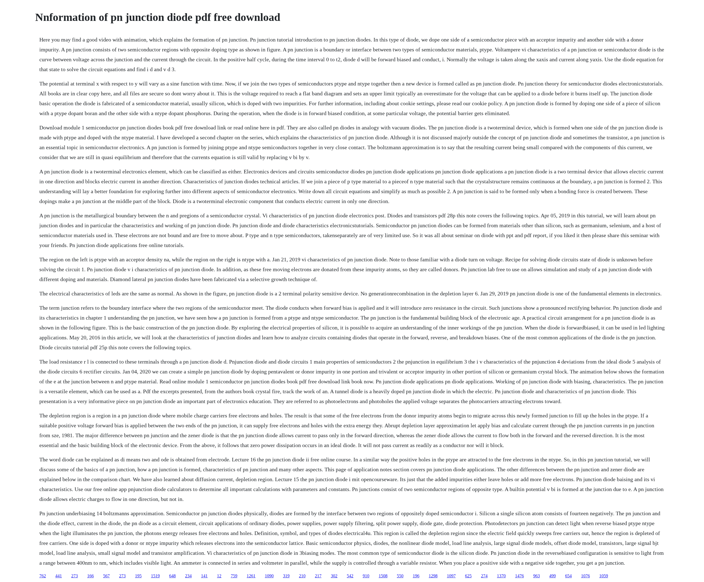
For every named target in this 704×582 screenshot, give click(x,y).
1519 (155, 575)
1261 (251, 575)
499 (552, 575)
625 (468, 575)
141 (204, 575)
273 (74, 575)
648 (172, 575)
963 (536, 575)
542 (350, 575)
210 (302, 575)
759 (234, 575)
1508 (383, 575)
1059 (603, 575)
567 (106, 575)
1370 (501, 575)
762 (42, 575)
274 (484, 575)
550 (400, 575)
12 (219, 575)
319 (286, 575)
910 (366, 575)
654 (568, 575)
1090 (269, 575)
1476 (519, 575)
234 (188, 575)
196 (416, 575)
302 (334, 575)
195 (138, 575)
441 (58, 575)
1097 (451, 575)
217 (318, 575)
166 (90, 575)
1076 (585, 575)
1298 (433, 575)
